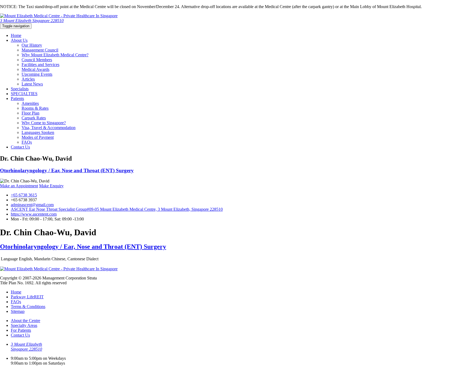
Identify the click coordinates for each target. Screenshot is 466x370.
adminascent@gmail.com (32, 204)
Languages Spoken (38, 132)
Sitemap (18, 311)
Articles (28, 79)
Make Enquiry (51, 186)
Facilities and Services (40, 64)
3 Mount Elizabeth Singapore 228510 (32, 20)
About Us (19, 40)
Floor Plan (30, 113)
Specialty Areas (24, 325)
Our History (32, 45)
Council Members (37, 59)
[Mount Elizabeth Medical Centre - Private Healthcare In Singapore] (59, 15)
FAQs (27, 142)
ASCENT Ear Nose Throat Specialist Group (117, 209)
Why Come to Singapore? (44, 122)
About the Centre (25, 320)
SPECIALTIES (24, 93)
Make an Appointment (19, 186)
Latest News (32, 84)
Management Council (40, 50)
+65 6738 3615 (24, 195)
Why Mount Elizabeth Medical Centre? (55, 55)
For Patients (21, 330)
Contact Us (20, 147)
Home (16, 35)
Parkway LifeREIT (27, 297)
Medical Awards (35, 69)
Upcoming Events (37, 74)
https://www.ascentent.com (34, 214)
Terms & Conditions (28, 306)
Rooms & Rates (35, 108)
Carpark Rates (34, 118)
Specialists (20, 89)
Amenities (30, 103)
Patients (17, 98)
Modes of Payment (38, 137)
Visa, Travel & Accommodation (49, 127)
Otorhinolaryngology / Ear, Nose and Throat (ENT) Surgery (67, 170)
